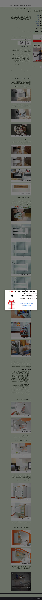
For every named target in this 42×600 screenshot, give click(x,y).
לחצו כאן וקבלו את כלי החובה (26, 303)
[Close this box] (36, 290)
